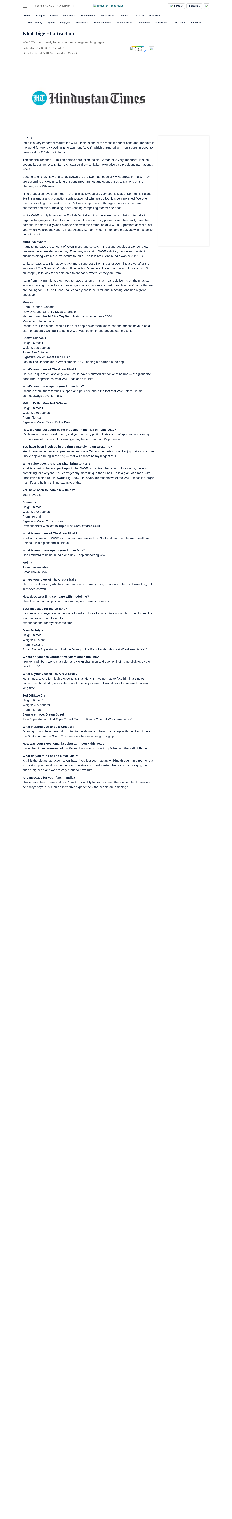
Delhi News (82, 22)
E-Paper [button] (178, 6)
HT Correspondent (56, 53)
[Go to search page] (31, 6)
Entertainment (88, 15)
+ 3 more (196, 22)
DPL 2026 (139, 15)
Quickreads (161, 22)
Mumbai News (124, 22)
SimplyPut (65, 22)
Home (27, 15)
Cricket (54, 15)
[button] (25, 6)
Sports (51, 22)
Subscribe (194, 6)
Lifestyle (123, 15)
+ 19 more (155, 15)
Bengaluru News (102, 22)
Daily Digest (179, 22)
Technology (143, 22)
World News (107, 15)
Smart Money (35, 22)
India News (69, 15)
